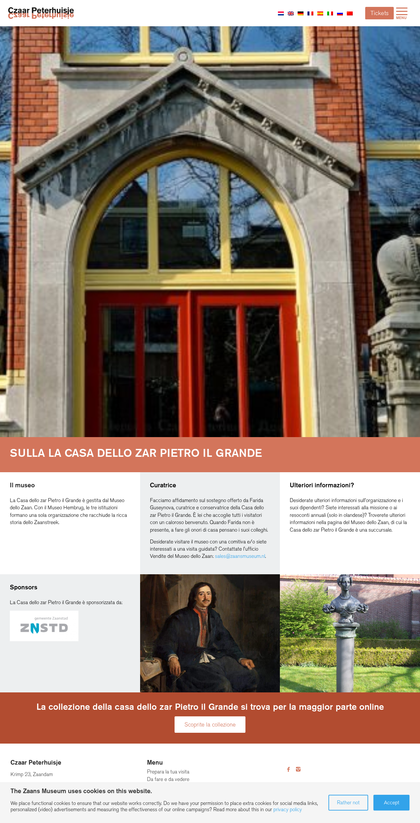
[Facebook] (288, 769)
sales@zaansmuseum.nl (240, 556)
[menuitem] (402, 13)
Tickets (379, 13)
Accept (391, 802)
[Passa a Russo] (340, 13)
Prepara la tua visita (168, 771)
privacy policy (287, 809)
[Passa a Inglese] (291, 13)
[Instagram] (298, 769)
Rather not (348, 802)
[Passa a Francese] (310, 13)
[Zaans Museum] (41, 13)
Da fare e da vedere (168, 779)
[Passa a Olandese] (281, 13)
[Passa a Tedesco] (300, 13)
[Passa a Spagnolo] (320, 13)
